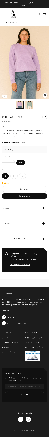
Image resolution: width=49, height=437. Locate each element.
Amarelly (18, 430)
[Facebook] (20, 419)
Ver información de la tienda (20, 264)
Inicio (3, 23)
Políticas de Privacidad (33, 338)
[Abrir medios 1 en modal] (24, 62)
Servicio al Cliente (8, 352)
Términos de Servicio (32, 342)
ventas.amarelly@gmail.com (17, 323)
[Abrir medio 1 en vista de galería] (20, 105)
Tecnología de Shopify (28, 430)
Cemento (8, 163)
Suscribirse (24, 394)
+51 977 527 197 (12, 317)
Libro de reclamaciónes (34, 347)
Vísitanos (5, 347)
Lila (20, 163)
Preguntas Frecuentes (10, 342)
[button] (39, 14)
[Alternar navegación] (4, 14)
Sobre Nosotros (8, 338)
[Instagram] (28, 419)
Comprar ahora (24, 196)
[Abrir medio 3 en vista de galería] (29, 105)
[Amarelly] (13, 14)
